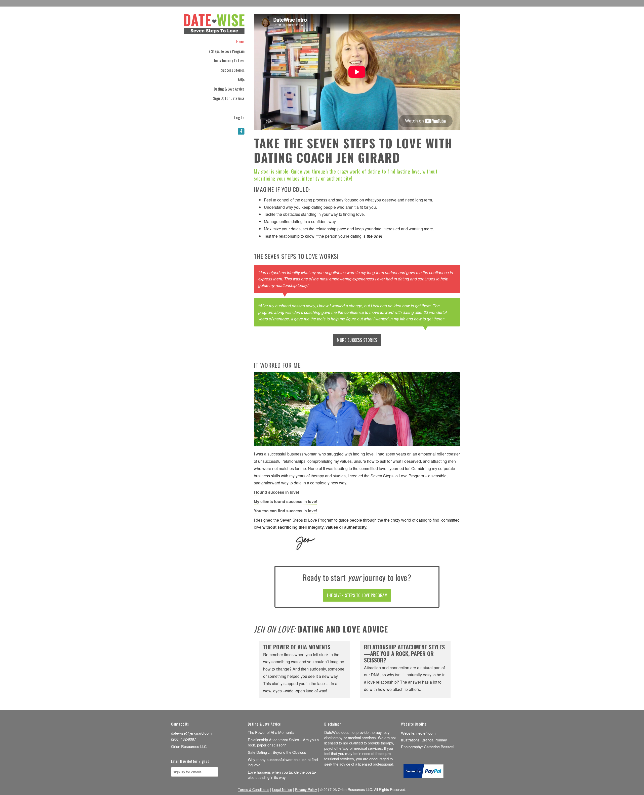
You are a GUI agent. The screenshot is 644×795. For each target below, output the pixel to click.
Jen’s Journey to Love (229, 60)
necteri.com (426, 733)
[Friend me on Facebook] (241, 131)
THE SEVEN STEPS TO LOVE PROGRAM (357, 595)
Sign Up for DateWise (229, 98)
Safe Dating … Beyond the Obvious (277, 752)
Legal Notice (282, 789)
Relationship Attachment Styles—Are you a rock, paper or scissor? (404, 654)
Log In (239, 117)
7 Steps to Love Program (227, 51)
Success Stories (233, 70)
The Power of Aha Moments (296, 647)
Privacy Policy (306, 789)
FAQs (241, 79)
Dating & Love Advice (229, 89)
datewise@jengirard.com (191, 733)
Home (240, 41)
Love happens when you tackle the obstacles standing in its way (282, 774)
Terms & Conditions (253, 789)
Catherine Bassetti (439, 746)
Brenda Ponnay (434, 739)
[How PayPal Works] (424, 776)
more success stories (357, 340)
